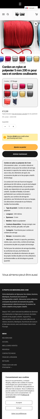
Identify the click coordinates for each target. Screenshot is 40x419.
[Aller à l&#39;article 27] (22, 59)
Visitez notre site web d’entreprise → (9, 366)
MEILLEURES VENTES (9, 345)
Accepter (19, 402)
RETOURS (5, 361)
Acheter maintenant (20, 154)
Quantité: (5, 122)
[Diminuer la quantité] (5, 126)
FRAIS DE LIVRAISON (9, 357)
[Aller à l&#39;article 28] (29, 59)
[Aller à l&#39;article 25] (8, 59)
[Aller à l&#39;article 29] (36, 59)
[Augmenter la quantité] (13, 126)
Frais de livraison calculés (19, 114)
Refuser (19, 408)
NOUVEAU (5, 349)
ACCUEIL (5, 342)
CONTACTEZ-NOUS (8, 353)
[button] (31, 8)
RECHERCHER (7, 338)
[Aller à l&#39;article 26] (15, 59)
